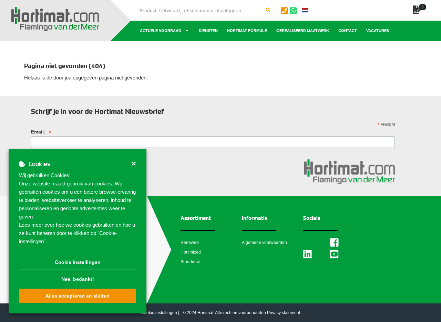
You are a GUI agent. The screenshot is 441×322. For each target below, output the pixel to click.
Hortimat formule (247, 31)
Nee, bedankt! (77, 279)
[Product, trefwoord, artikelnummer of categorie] (268, 10)
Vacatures (377, 31)
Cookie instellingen (78, 262)
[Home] (55, 19)
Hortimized (191, 252)
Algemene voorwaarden (264, 242)
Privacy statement (283, 312)
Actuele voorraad (160, 31)
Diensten (208, 31)
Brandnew (190, 261)
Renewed (190, 242)
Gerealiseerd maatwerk (302, 31)
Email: (41, 132)
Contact (347, 31)
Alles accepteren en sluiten (77, 296)
